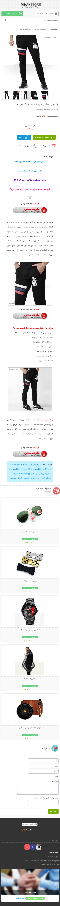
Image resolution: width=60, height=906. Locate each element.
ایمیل (57, 766)
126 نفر (21, 137)
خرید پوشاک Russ (26, 473)
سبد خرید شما (12, 14)
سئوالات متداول (53, 857)
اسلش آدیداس (16, 478)
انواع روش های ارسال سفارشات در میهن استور (42, 860)
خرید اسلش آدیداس (31, 478)
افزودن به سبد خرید (42, 137)
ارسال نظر (53, 811)
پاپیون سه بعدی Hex (30, 581)
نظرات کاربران (25, 29)
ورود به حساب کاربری (35, 898)
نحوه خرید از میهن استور (50, 864)
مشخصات (54, 29)
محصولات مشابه (40, 29)
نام (58, 755)
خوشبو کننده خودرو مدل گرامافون (30, 728)
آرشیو (48, 493)
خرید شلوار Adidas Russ (24, 469)
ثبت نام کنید (20, 898)
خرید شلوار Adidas (44, 469)
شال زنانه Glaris (29, 679)
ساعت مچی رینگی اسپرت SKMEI (30, 630)
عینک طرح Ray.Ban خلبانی (29, 532)
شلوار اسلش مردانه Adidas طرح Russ (27, 464)
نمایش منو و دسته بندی (45, 14)
